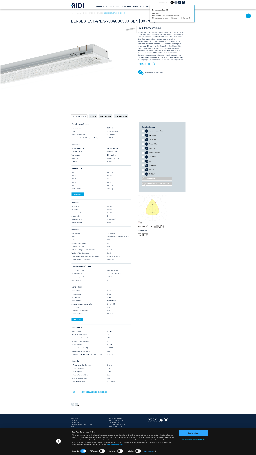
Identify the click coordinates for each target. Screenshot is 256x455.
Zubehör (93, 116)
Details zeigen (149, 451)
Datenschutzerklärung (115, 444)
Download (151, 179)
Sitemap (73, 420)
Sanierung (126, 7)
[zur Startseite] (77, 5)
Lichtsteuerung (105, 116)
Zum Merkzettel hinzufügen (158, 183)
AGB (72, 426)
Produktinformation (79, 116)
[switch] (102, 451)
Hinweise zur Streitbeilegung (81, 424)
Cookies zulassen (193, 433)
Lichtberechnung (121, 116)
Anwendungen (138, 7)
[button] (131, 29)
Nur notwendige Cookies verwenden (193, 439)
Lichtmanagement (113, 7)
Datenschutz (75, 422)
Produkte (100, 7)
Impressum (74, 418)
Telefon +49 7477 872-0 (117, 424)
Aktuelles (163, 2)
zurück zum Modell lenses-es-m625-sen (91, 392)
